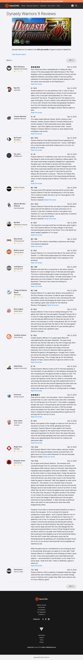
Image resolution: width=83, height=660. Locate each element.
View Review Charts (19, 54)
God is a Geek (18, 572)
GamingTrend (18, 269)
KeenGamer (18, 463)
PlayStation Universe (20, 225)
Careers (41, 637)
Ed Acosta (17, 395)
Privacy (41, 642)
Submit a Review (41, 605)
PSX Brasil (17, 295)
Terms (41, 640)
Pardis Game (18, 311)
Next (70, 60)
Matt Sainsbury (19, 67)
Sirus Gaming (18, 337)
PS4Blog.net (18, 156)
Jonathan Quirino (20, 335)
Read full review (36, 84)
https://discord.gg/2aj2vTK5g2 (52, 1)
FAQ (58, 6)
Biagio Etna (18, 447)
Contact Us (41, 614)
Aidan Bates (18, 366)
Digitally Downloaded (20, 69)
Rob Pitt (17, 88)
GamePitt (17, 90)
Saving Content (19, 397)
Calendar (43, 6)
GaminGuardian (19, 208)
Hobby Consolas (19, 187)
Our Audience (41, 609)
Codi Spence (18, 267)
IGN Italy (16, 449)
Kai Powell (17, 138)
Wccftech (17, 140)
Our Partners (41, 607)
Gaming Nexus (18, 252)
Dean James (18, 421)
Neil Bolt (17, 222)
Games (32, 6)
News (23, 6)
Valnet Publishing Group (49, 647)
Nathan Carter (19, 250)
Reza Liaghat (18, 309)
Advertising (41, 635)
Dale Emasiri (18, 569)
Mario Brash (18, 239)
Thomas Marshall (20, 116)
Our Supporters (41, 612)
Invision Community (20, 368)
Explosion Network (20, 119)
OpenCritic (30, 647)
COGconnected (19, 241)
